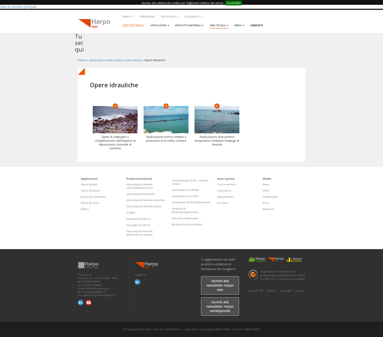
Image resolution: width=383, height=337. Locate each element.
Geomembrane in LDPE (185, 196)
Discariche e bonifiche (93, 196)
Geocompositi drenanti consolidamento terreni (139, 186)
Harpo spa (96, 23)
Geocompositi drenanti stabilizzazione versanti (139, 233)
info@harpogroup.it (97, 288)
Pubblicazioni (270, 196)
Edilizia (85, 209)
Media (238, 25)
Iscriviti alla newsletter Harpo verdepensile (220, 306)
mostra (115, 106)
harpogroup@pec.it (94, 292)
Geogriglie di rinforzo (138, 225)
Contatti (256, 25)
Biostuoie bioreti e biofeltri (187, 224)
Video (266, 190)
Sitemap (271, 290)
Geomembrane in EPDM (185, 190)
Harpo (127, 16)
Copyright (285, 290)
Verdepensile (147, 16)
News (266, 184)
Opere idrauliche (90, 190)
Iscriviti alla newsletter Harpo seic (220, 285)
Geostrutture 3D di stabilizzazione (191, 202)
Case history (133, 60)
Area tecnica (218, 25)
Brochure (222, 203)
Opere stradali (89, 184)
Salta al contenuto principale (18, 7)
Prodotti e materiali (188, 25)
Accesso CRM (255, 290)
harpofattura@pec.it (102, 295)
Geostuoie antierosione (185, 218)
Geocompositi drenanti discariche (145, 200)
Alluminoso (192, 16)
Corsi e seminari (226, 184)
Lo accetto (234, 3)
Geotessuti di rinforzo (138, 219)
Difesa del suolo (90, 203)
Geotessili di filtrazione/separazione (185, 210)
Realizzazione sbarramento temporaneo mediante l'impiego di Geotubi (217, 140)
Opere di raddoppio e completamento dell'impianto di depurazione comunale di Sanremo (115, 142)
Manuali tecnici (225, 196)
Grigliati (130, 212)
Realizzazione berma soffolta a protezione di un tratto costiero (166, 138)
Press (266, 203)
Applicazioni (159, 25)
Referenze (268, 209)
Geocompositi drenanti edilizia (143, 206)
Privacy (299, 290)
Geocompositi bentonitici (140, 194)
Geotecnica (168, 16)
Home (82, 60)
